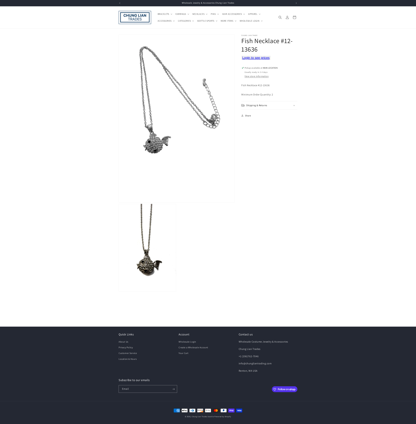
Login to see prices (256, 58)
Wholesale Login (187, 341)
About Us (123, 341)
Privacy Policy (126, 347)
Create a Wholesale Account (193, 347)
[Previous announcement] (119, 3)
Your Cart (183, 353)
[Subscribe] (173, 389)
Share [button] (248, 115)
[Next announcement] (296, 3)
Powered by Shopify (222, 416)
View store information (257, 76)
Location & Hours (128, 359)
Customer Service (128, 353)
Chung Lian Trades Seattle (203, 416)
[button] (165, 14)
